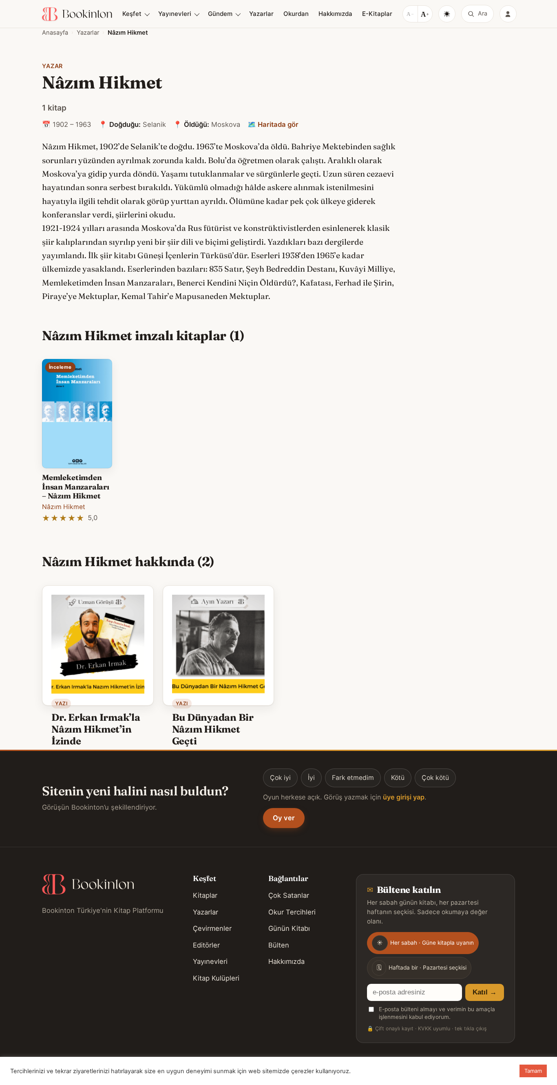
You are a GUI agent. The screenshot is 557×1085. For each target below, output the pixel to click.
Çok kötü (435, 778)
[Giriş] (508, 13)
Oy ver (284, 818)
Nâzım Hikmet (63, 507)
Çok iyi (280, 778)
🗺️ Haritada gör (273, 124)
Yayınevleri (174, 14)
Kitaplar (205, 895)
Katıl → (485, 992)
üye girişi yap (403, 797)
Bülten (278, 945)
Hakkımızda (335, 14)
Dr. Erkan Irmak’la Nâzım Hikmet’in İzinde (95, 729)
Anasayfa (55, 32)
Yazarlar (261, 14)
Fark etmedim (353, 778)
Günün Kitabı (289, 928)
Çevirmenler (212, 928)
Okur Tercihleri (292, 912)
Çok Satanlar (288, 895)
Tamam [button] (533, 1070)
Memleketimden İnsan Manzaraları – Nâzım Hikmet (75, 486)
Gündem (220, 14)
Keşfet (131, 14)
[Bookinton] (77, 14)
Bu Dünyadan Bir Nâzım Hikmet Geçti (213, 729)
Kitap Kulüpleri (216, 978)
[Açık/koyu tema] (446, 13)
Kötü (397, 778)
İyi (311, 778)
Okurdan (296, 14)
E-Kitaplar (377, 14)
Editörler (206, 945)
